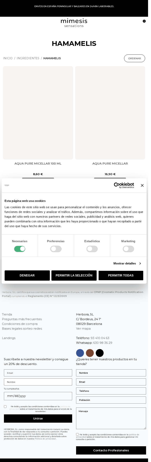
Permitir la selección (74, 275)
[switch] (55, 249)
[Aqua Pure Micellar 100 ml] (38, 113)
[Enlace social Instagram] (90, 353)
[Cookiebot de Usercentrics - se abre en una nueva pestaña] (116, 185)
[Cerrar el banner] (142, 185)
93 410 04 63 (100, 338)
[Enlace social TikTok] (100, 353)
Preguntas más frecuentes (22, 319)
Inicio (8, 58)
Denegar (27, 275)
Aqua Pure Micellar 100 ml (38, 163)
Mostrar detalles (124, 263)
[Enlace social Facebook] (80, 353)
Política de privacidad (45, 438)
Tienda (7, 314)
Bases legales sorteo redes (22, 328)
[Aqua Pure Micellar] (110, 113)
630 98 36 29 (102, 343)
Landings (8, 338)
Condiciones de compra (20, 324)
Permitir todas (121, 275)
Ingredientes (28, 58)
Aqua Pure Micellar (110, 163)
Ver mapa (83, 328)
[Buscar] (135, 23)
